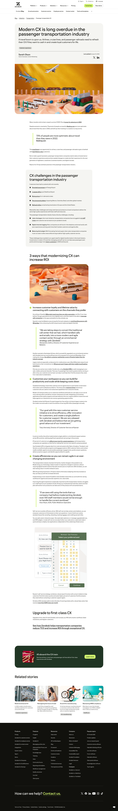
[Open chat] (114, 807)
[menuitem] (99, 1)
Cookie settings (42, 807)
